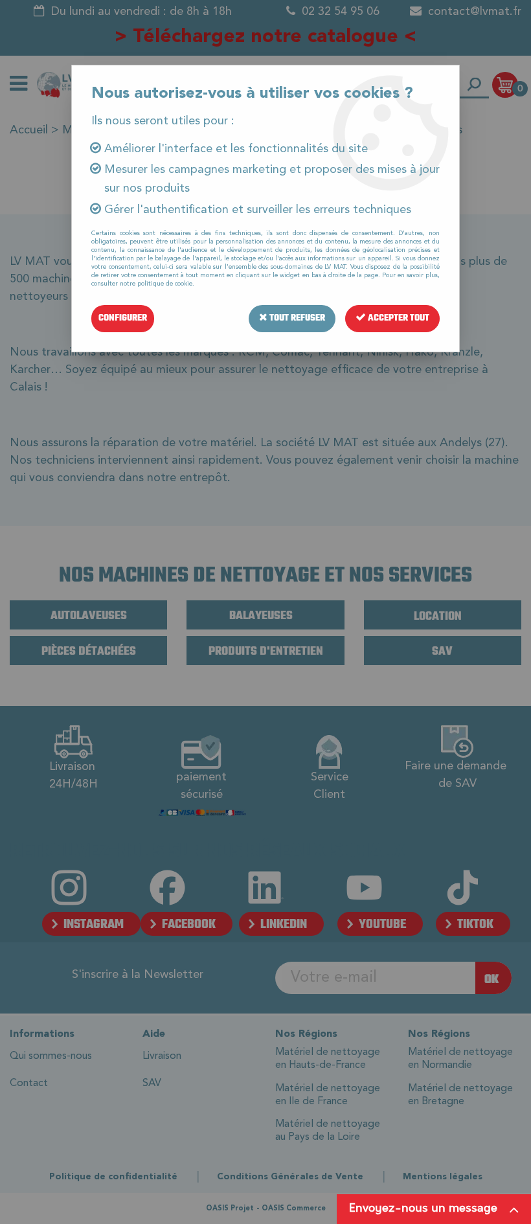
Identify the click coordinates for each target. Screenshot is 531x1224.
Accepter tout (397, 318)
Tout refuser (296, 318)
